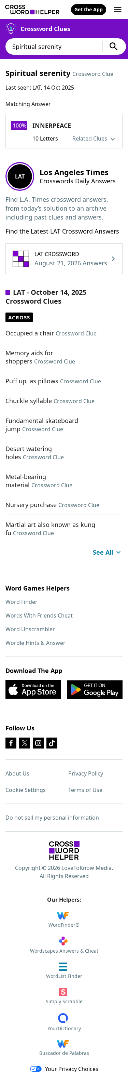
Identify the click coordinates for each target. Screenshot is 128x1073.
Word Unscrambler (30, 629)
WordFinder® (64, 925)
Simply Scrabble (64, 1001)
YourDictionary (64, 1028)
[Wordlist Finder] (64, 850)
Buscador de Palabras (64, 1053)
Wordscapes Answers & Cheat (64, 951)
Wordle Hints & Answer (35, 643)
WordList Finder (64, 976)
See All (103, 552)
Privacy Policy (85, 773)
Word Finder (21, 602)
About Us (17, 773)
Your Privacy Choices (71, 1069)
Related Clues (90, 138)
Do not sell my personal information (52, 817)
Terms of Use (85, 790)
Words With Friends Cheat (39, 615)
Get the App (88, 9)
